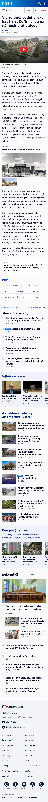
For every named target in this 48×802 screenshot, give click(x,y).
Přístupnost (32, 797)
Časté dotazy (30, 771)
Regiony (27, 285)
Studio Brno (30, 745)
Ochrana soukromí (17, 797)
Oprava (35, 291)
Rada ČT (28, 755)
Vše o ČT (5, 776)
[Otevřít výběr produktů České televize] (45, 3)
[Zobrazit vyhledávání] (39, 3)
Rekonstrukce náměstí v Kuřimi (14, 65)
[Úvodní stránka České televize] (13, 706)
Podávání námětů (32, 765)
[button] (24, 49)
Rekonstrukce (21, 291)
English (5, 797)
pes (6, 31)
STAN (25, 297)
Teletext (6, 750)
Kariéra (28, 760)
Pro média (29, 735)
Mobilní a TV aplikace (11, 771)
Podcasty (6, 755)
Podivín (35, 297)
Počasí (5, 760)
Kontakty (29, 776)
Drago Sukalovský (11, 297)
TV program (7, 735)
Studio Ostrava (31, 750)
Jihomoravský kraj (11, 285)
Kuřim (37, 285)
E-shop (5, 765)
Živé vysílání (7, 740)
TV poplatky (7, 745)
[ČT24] (7, 3)
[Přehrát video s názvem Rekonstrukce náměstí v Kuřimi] (24, 49)
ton (3, 31)
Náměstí (7, 291)
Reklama (29, 740)
